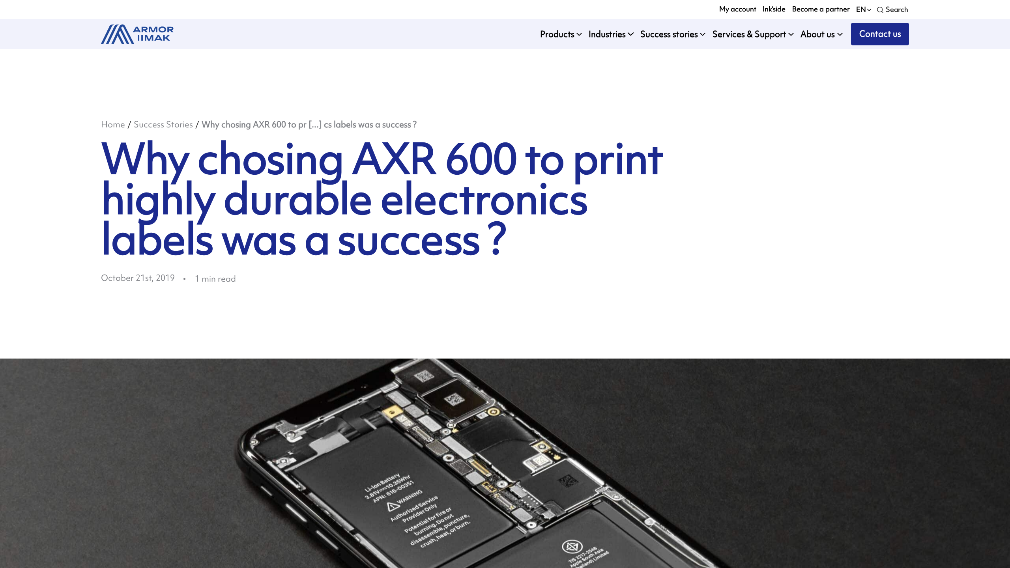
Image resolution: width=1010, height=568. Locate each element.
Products (557, 34)
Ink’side (774, 9)
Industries (607, 34)
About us (818, 34)
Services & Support (749, 34)
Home (113, 124)
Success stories (669, 34)
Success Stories (163, 124)
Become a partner (821, 9)
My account (737, 9)
